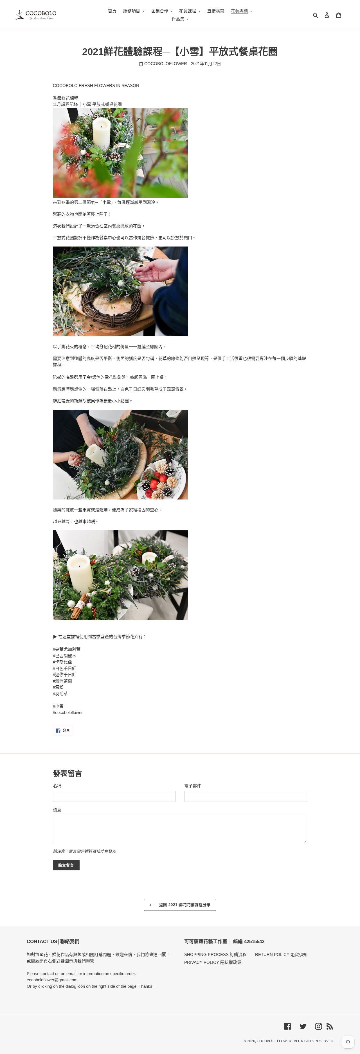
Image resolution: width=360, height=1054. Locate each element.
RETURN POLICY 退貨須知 (281, 954)
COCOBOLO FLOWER (274, 1041)
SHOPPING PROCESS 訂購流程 (215, 954)
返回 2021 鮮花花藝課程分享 (184, 905)
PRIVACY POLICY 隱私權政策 (212, 962)
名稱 (57, 785)
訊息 (57, 810)
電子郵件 (192, 785)
